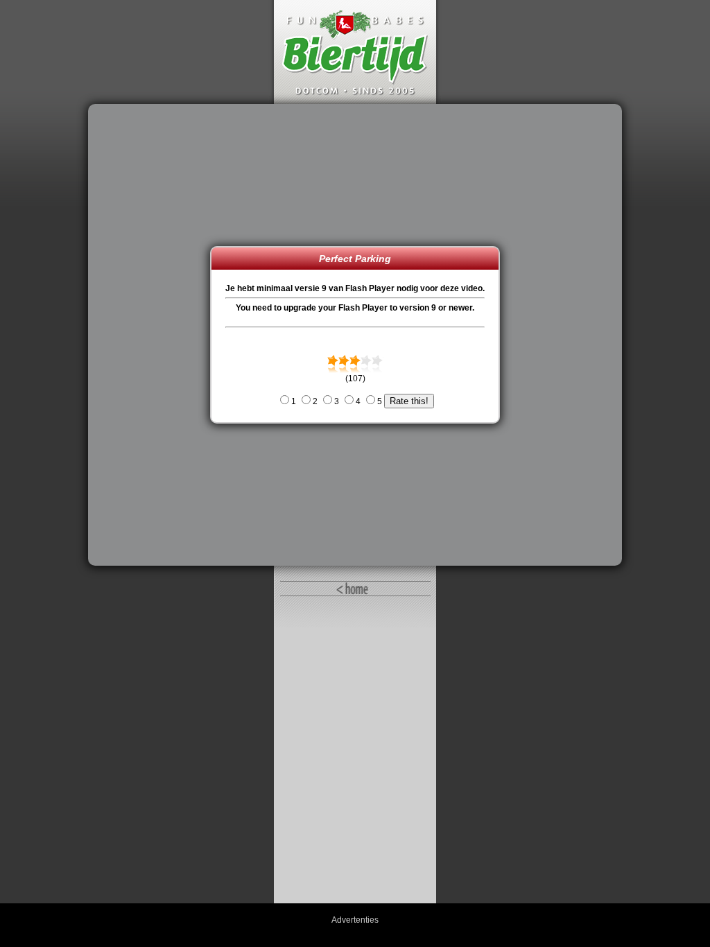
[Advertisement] (152, 335)
